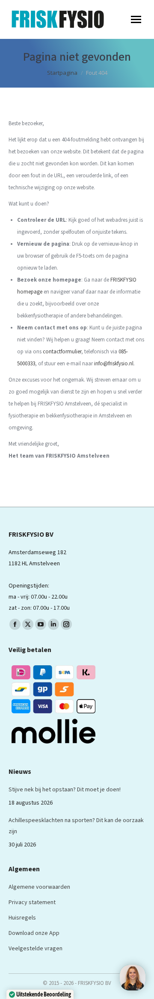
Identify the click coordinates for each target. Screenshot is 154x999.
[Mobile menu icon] (136, 19)
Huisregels (22, 918)
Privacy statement (32, 902)
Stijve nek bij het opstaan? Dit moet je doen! (65, 789)
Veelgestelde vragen (35, 948)
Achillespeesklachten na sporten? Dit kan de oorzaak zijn (76, 826)
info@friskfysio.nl (113, 363)
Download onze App (34, 933)
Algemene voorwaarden (39, 887)
